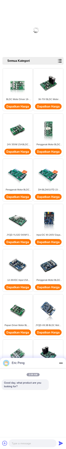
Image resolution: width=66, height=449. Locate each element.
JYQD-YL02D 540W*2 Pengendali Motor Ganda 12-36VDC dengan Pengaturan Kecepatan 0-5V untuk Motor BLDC (17, 235)
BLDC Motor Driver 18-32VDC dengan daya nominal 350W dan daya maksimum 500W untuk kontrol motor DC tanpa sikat (18, 99)
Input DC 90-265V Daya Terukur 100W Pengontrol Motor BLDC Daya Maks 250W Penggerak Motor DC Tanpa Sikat (48, 235)
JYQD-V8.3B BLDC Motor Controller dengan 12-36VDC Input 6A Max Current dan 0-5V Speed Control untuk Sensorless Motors (48, 325)
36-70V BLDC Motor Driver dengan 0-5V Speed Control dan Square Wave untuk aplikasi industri (48, 99)
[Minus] (61, 363)
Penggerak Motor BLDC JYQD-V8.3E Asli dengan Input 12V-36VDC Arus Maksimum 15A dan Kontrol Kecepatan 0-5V (48, 280)
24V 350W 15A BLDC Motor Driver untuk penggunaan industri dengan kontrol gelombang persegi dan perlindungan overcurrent (17, 144)
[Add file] (4, 443)
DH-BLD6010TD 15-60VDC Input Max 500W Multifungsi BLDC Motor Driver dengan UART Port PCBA (48, 189)
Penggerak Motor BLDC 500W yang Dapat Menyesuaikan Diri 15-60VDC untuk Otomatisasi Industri (17, 189)
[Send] (61, 443)
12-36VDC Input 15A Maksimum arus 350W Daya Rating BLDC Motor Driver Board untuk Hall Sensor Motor (17, 280)
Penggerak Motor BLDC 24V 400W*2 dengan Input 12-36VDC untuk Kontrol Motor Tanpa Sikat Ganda (48, 144)
